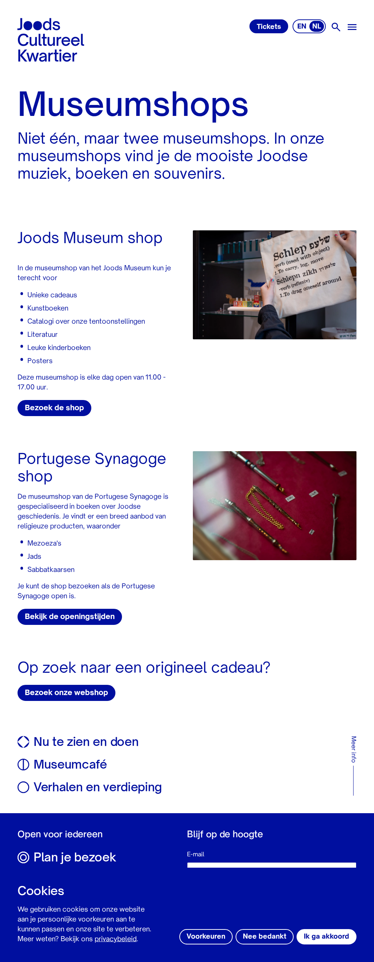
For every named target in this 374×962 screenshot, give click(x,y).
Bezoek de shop (54, 408)
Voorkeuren (206, 936)
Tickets (269, 27)
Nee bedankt (264, 936)
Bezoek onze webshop (66, 693)
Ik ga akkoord (326, 936)
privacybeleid (116, 939)
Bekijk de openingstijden (70, 617)
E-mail (195, 855)
